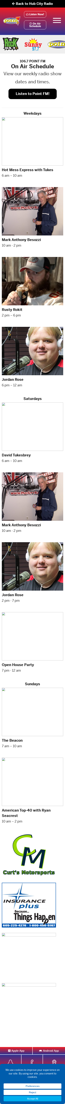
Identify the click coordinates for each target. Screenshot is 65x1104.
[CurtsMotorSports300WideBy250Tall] (29, 855)
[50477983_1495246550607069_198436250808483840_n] (29, 955)
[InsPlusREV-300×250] (29, 905)
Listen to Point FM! (32, 94)
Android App (51, 1050)
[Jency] (29, 1005)
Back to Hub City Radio (34, 4)
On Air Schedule (35, 25)
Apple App (17, 1050)
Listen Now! (36, 14)
